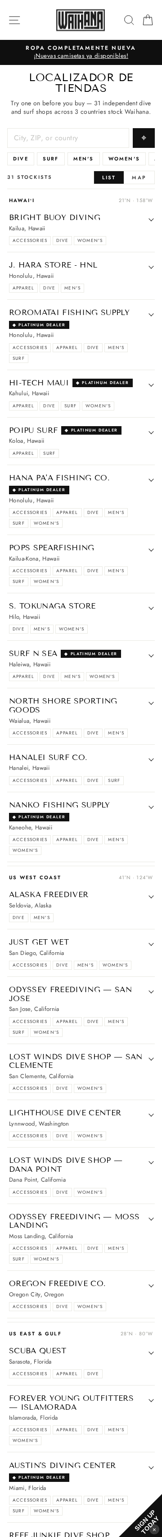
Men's (83, 158)
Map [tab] (139, 177)
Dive (20, 158)
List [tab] (109, 177)
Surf (51, 158)
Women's (124, 158)
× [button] (154, 1529)
